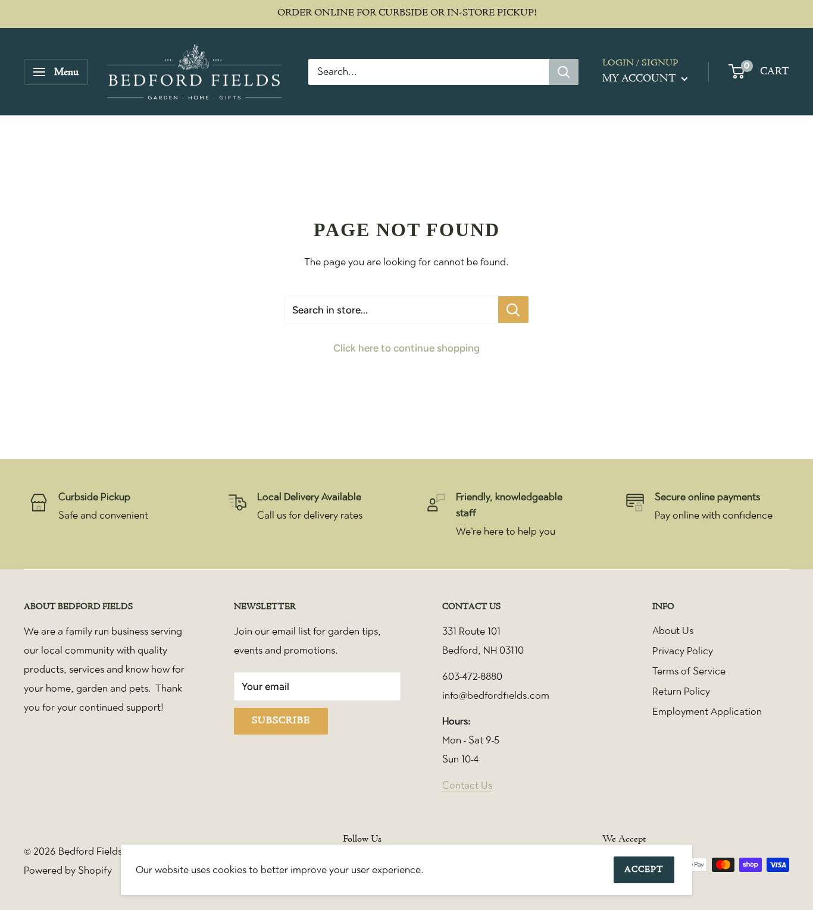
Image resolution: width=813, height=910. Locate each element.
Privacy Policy (682, 651)
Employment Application (707, 711)
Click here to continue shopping (406, 348)
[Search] (564, 72)
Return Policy (681, 691)
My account (640, 79)
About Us (672, 630)
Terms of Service (689, 671)
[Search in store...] (513, 309)
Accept (644, 870)
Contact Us (467, 785)
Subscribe (281, 720)
